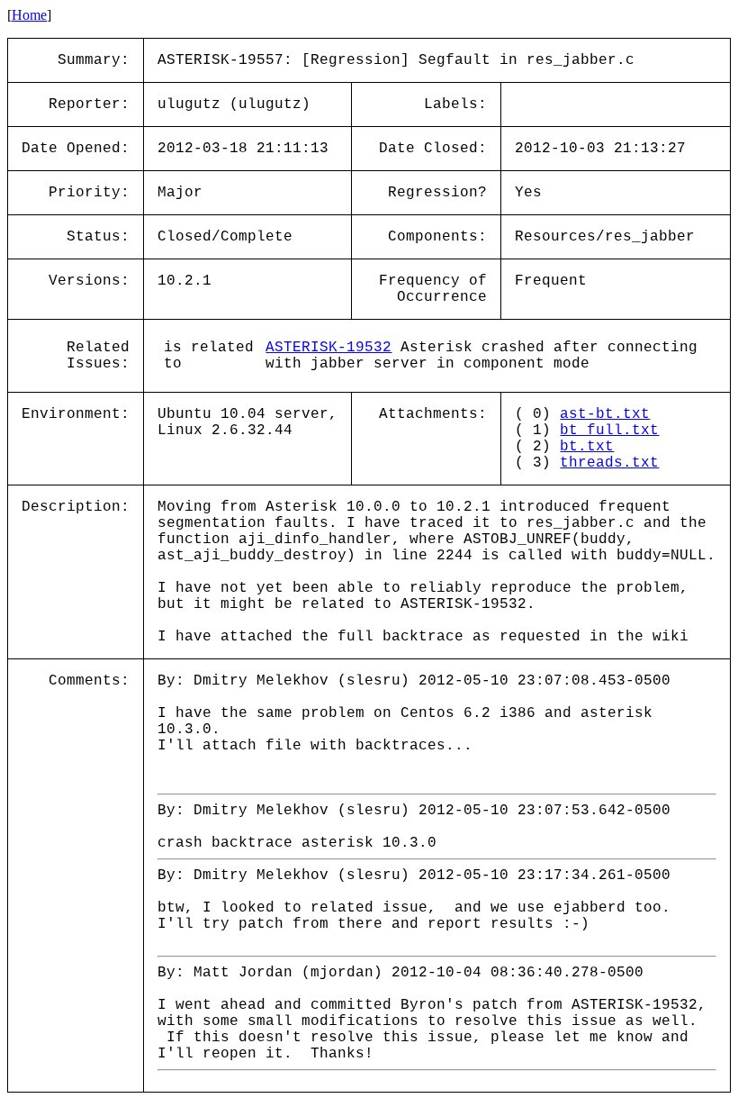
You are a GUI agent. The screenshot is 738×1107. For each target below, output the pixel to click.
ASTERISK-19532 (329, 348)
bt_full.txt (609, 430)
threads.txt (609, 463)
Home (29, 15)
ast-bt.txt (605, 414)
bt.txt (587, 447)
